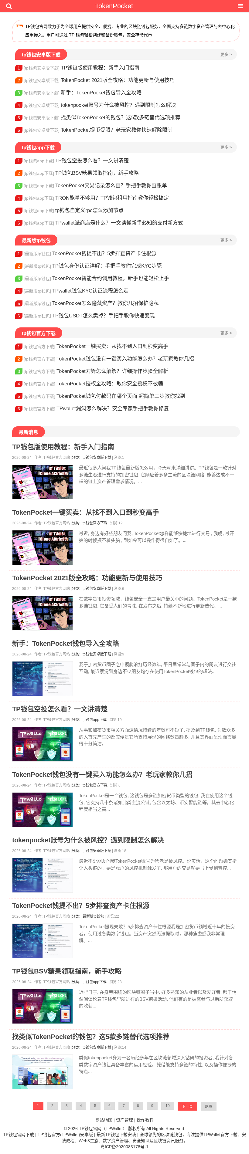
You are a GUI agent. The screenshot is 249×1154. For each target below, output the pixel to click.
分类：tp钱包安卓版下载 (91, 457)
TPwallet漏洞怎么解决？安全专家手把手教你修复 (93, 408)
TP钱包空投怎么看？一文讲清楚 (73, 161)
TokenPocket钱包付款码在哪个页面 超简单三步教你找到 (101, 396)
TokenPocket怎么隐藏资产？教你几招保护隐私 (88, 303)
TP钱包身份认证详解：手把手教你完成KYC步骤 (90, 266)
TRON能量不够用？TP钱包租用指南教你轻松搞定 (93, 198)
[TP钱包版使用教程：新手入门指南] (42, 482)
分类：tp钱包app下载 (89, 720)
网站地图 (103, 1120)
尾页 (208, 1107)
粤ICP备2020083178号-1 (124, 1146)
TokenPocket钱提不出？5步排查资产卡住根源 (87, 253)
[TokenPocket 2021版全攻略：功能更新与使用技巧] (42, 613)
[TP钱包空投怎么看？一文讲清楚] (42, 744)
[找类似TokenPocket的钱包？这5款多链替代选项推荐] (42, 1071)
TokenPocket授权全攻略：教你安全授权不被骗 (90, 384)
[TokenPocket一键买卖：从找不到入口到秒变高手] (42, 547)
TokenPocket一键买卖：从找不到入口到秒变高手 (93, 346)
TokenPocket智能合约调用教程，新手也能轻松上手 (93, 278)
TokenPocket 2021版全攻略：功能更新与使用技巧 (96, 80)
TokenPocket (114, 6)
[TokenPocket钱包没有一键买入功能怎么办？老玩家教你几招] (42, 809)
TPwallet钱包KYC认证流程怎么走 (73, 291)
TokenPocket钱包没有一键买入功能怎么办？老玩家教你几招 (106, 359)
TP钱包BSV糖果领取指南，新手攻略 (78, 173)
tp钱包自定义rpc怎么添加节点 (71, 210)
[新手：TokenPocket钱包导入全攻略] (42, 678)
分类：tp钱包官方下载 (89, 523)
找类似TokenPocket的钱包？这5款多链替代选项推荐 (99, 117)
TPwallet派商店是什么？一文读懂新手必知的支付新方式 (100, 223)
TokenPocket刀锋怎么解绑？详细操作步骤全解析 (93, 371)
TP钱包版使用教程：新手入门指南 (78, 68)
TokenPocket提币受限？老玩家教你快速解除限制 (95, 130)
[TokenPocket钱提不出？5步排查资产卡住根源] (42, 940)
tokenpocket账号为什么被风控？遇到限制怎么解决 (97, 105)
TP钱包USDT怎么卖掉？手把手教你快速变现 (86, 316)
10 (167, 1106)
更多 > (226, 54)
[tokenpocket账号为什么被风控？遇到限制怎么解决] (42, 875)
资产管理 (124, 1120)
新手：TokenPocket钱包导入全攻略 (80, 93)
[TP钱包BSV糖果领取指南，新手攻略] (42, 1006)
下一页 (187, 1107)
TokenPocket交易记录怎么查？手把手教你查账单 (92, 185)
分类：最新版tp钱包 (88, 916)
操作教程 (145, 1120)
